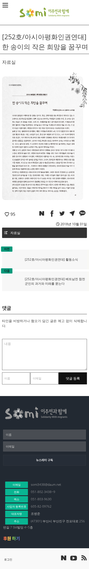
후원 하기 (11, 538)
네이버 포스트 (63, 558)
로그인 (8, 559)
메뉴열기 (5, 5)
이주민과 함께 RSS (84, 558)
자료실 (15, 233)
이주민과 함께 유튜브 (73, 558)
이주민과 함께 (44, 12)
